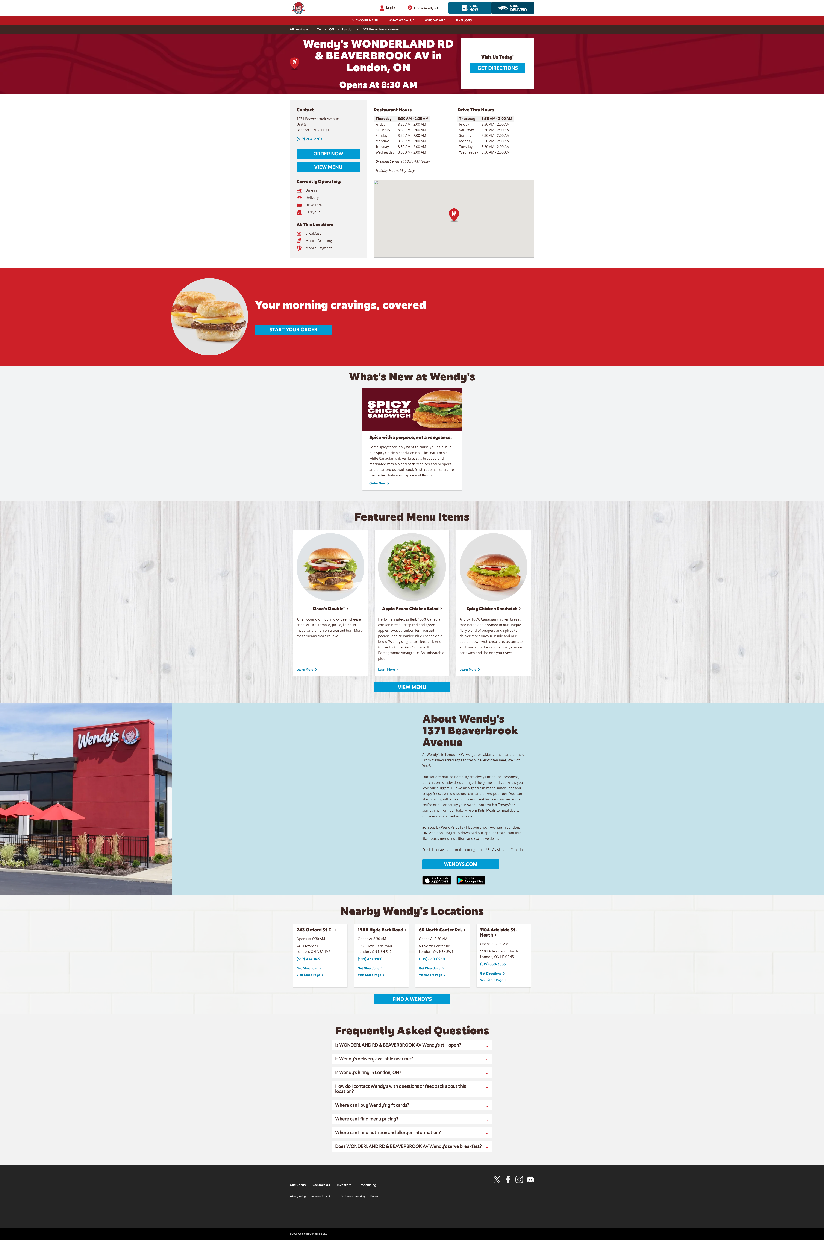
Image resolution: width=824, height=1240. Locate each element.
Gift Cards (298, 1185)
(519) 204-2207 (309, 139)
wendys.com (460, 864)
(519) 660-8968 (432, 959)
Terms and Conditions (323, 1196)
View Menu (328, 167)
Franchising (367, 1185)
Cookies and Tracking (353, 1196)
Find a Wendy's (412, 999)
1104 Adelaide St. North (498, 932)
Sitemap (374, 1196)
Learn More (305, 669)
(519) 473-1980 (370, 959)
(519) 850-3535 (493, 964)
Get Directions (497, 68)
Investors (344, 1185)
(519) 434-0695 (310, 959)
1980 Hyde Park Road (380, 930)
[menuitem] (365, 21)
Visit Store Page (308, 975)
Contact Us (321, 1185)
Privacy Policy (298, 1196)
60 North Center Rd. (440, 930)
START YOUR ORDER (293, 329)
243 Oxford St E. (315, 930)
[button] (454, 215)
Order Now (328, 154)
